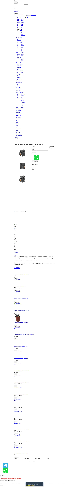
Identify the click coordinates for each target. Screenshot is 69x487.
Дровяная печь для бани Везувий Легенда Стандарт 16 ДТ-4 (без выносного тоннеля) (24, 334)
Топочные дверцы (18, 116)
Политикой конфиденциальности (30, 485)
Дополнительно (22, 99)
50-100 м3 (17, 25)
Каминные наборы (18, 132)
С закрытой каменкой (22, 51)
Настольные (18, 85)
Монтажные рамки (18, 121)
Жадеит (18, 66)
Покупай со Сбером (33, 15)
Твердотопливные (18, 87)
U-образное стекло (19, 79)
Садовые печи (17, 126)
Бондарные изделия (18, 131)
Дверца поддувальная (18, 117)
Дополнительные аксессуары (19, 134)
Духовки (17, 122)
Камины (20, 74)
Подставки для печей (18, 115)
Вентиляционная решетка (19, 135)
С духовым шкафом (22, 20)
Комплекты (18, 54)
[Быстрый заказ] (35, 152)
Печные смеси (17, 111)
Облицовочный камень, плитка (22, 73)
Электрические (18, 89)
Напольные (22, 54)
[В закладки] (18, 290)
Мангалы (17, 127)
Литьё (20, 109)
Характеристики (16, 252)
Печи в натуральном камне (21, 31)
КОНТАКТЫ (27, 17)
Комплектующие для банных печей (22, 65)
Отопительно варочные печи (21, 17)
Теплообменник (23, 102)
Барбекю (17, 125)
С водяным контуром (18, 22)
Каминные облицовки (18, 80)
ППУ (17, 97)
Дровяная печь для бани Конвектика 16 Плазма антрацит (21, 298)
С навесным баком (22, 49)
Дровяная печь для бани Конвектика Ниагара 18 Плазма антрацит (22, 310)
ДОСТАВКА (27, 16)
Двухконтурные (23, 94)
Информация (15, 458)
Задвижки (17, 120)
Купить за (1, 485)
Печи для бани (21, 41)
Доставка (16, 255)
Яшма (18, 69)
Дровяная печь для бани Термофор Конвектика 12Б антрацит (21, 274)
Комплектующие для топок (19, 82)
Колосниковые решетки (18, 119)
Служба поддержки (27, 458)
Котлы (16, 86)
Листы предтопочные (18, 114)
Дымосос (22, 100)
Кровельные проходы (18, 110)
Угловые (18, 81)
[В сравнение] (19, 290)
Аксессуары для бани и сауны (21, 71)
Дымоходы (16, 91)
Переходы (22, 95)
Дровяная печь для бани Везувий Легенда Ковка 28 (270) (21, 346)
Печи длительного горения (17, 37)
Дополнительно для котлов (19, 90)
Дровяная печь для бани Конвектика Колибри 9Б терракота (21, 322)
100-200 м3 (17, 27)
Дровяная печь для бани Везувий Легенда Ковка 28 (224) (21, 358)
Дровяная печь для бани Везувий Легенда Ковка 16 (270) (21, 453)
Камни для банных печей (17, 62)
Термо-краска (17, 136)
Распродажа (16, 137)
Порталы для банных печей (17, 73)
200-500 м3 (21, 29)
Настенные (18, 84)
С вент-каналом (22, 98)
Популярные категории (38, 458)
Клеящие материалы (18, 112)
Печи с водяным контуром (21, 37)
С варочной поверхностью (19, 40)
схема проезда (16, 11)
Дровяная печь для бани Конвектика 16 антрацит (20, 286)
